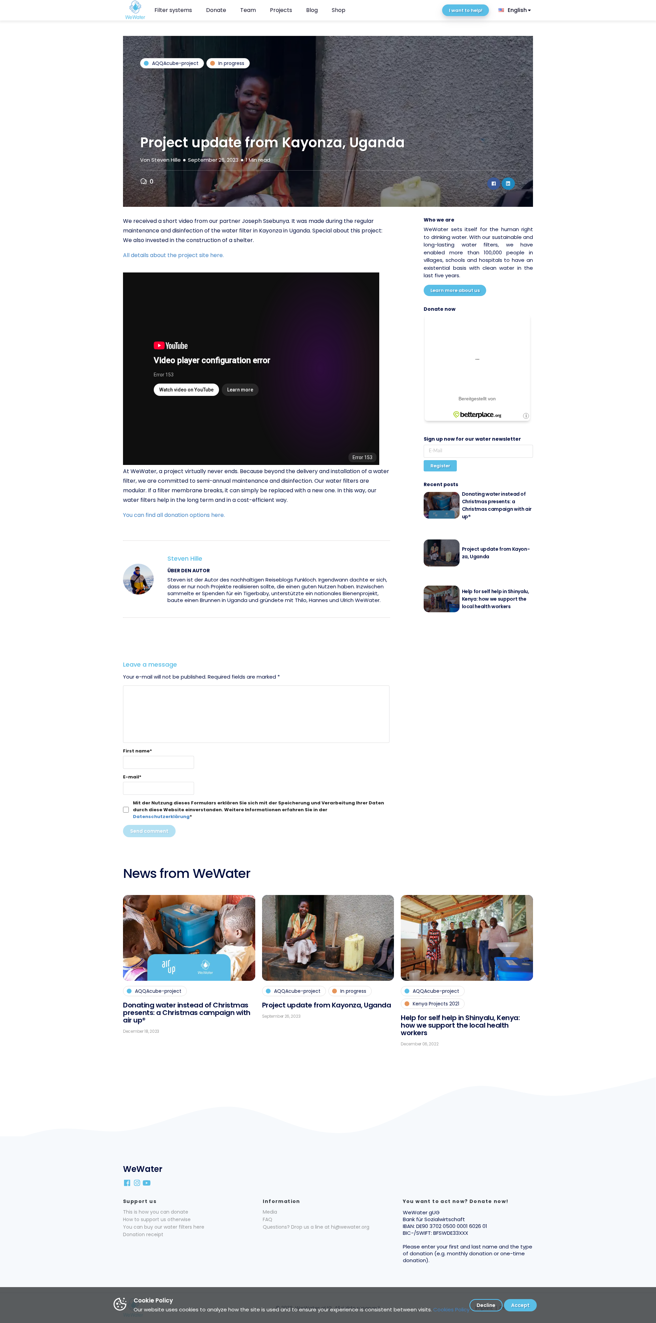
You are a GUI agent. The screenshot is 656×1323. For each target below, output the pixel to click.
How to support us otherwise (157, 1219)
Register (440, 466)
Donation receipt (143, 1234)
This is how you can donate (155, 1211)
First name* (137, 751)
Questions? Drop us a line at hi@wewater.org (316, 1227)
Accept (520, 1305)
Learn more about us (455, 290)
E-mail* (132, 777)
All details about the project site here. (173, 255)
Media (270, 1211)
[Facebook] (128, 1182)
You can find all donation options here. (174, 515)
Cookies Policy (451, 1309)
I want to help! (465, 10)
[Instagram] (137, 1182)
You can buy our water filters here (163, 1227)
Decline (486, 1305)
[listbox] (515, 10)
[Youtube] (147, 1182)
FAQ (267, 1219)
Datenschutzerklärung (161, 816)
